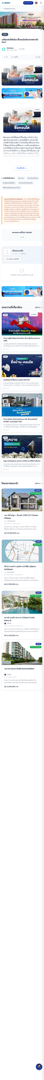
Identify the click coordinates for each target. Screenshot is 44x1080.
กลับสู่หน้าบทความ (9, 9)
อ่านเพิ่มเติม (21, 168)
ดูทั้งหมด (37, 307)
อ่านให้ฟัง (15, 57)
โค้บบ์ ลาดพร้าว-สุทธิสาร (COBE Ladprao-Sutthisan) (20, 568)
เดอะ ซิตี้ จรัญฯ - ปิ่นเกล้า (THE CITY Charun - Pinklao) (21, 517)
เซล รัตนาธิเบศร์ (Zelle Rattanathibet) (19, 668)
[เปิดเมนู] (41, 3)
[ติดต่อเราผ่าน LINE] (39, 1067)
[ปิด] (42, 1064)
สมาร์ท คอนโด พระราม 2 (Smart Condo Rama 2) (19, 619)
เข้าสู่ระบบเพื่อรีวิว (13, 259)
